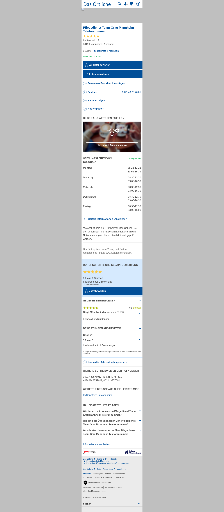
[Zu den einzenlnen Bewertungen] (91, 37)
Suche (99, 459)
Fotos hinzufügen (99, 74)
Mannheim (121, 469)
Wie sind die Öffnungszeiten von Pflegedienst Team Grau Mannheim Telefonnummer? (109, 423)
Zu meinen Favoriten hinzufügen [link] (106, 83)
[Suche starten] (119, 4)
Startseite (87, 474)
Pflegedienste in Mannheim (97, 461)
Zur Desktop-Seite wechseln (94, 497)
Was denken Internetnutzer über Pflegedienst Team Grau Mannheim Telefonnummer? (109, 432)
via (135, 307)
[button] (97, 483)
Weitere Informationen (107, 219)
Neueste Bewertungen (99, 300)
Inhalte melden (119, 474)
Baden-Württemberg (105, 469)
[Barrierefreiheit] (138, 4)
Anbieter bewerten (99, 65)
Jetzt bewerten (97, 291)
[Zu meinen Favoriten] (132, 4)
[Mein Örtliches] (126, 4)
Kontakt (108, 474)
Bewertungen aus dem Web (102, 328)
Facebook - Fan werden (93, 487)
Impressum (87, 477)
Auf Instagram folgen (113, 487)
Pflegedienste (111, 459)
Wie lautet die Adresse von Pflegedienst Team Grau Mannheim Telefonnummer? (109, 413)
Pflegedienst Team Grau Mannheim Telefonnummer (107, 463)
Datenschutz (120, 477)
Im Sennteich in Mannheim (97, 395)
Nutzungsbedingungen (103, 477)
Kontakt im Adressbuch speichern (107, 362)
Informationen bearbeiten (96, 444)
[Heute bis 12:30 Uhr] (92, 56)
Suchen (87, 503)
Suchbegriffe (98, 474)
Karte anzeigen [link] (96, 100)
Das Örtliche (88, 459)
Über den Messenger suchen (95, 491)
